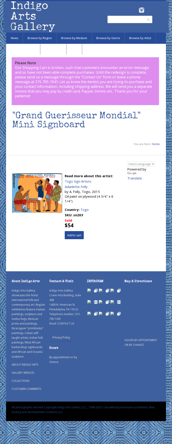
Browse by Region (40, 38)
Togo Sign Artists (78, 181)
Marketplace (53, 49)
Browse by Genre (108, 38)
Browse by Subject (23, 49)
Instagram (141, 10)
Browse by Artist (140, 38)
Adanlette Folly (76, 186)
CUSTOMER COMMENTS (26, 389)
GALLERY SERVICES (23, 373)
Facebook (135, 10)
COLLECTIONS (20, 381)
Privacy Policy (61, 337)
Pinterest (148, 10)
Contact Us (91, 77)
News (14, 38)
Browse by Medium (74, 38)
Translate (134, 178)
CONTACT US (65, 323)
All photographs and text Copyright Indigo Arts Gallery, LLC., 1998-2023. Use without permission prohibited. (80, 407)
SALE (74, 49)
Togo (84, 209)
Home (156, 144)
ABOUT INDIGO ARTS (25, 365)
